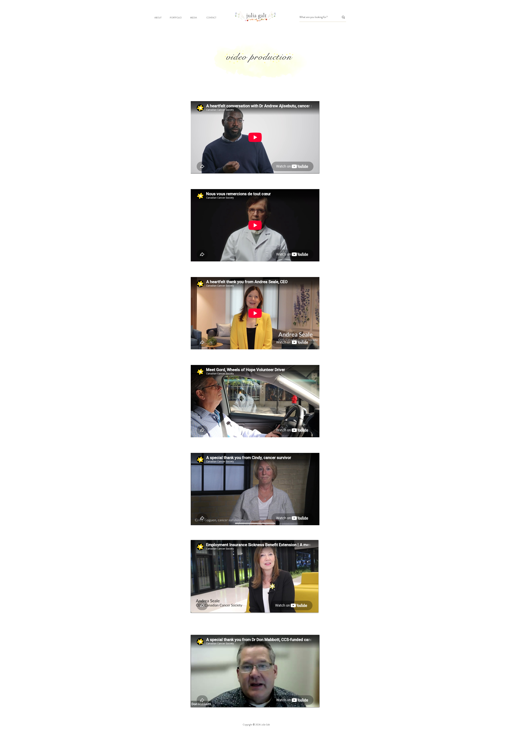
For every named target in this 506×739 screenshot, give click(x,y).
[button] (176, 17)
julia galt (256, 15)
